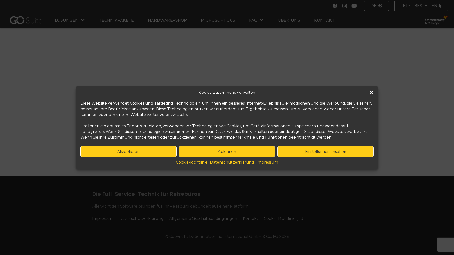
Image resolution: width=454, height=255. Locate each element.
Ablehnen (227, 151)
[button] (371, 92)
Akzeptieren (128, 151)
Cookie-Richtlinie (192, 162)
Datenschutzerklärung (232, 162)
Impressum (267, 162)
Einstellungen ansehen (325, 151)
